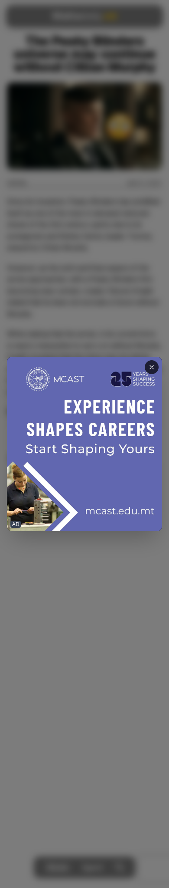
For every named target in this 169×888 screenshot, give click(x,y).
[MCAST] (84, 444)
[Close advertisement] (152, 367)
